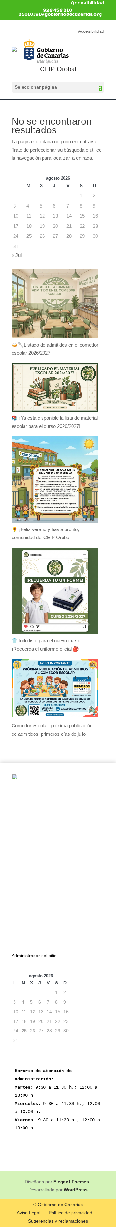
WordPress (76, 1189)
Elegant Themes (71, 1181)
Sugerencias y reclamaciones (58, 1221)
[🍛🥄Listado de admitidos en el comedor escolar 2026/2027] (55, 305)
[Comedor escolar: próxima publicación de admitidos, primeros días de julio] (55, 690)
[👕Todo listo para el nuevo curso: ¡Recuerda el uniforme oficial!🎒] (55, 592)
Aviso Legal (28, 1212)
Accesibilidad (87, 3)
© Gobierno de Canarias (58, 1204)
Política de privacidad (70, 1212)
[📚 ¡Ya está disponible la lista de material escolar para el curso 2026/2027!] (55, 388)
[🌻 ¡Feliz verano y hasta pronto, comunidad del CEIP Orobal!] (55, 480)
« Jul (17, 255)
